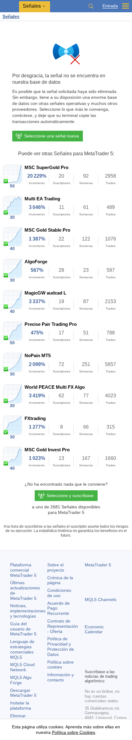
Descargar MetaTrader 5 (23, 693)
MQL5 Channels (100, 599)
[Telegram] (98, 653)
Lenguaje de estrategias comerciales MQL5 (22, 649)
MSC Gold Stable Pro (47, 230)
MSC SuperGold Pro (46, 167)
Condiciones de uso (59, 593)
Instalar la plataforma (20, 705)
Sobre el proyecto (55, 567)
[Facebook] (88, 653)
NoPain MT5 (38, 355)
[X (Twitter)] (108, 653)
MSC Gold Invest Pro (47, 449)
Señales (10, 16)
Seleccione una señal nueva (51, 135)
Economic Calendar (94, 629)
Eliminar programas (20, 718)
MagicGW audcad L (45, 292)
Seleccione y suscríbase (70, 495)
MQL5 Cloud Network (22, 667)
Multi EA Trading (42, 198)
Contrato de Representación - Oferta (62, 626)
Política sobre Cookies (73, 732)
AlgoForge (36, 261)
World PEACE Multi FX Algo (55, 387)
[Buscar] (91, 6)
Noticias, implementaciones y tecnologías (27, 611)
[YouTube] (118, 653)
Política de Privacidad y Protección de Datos (60, 646)
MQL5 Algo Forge (21, 680)
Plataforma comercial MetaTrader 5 (23, 570)
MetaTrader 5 (98, 564)
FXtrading (35, 418)
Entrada (110, 6)
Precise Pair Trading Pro (51, 324)
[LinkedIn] (88, 663)
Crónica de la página (60, 580)
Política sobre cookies (60, 665)
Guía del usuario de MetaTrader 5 (23, 629)
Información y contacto (60, 677)
